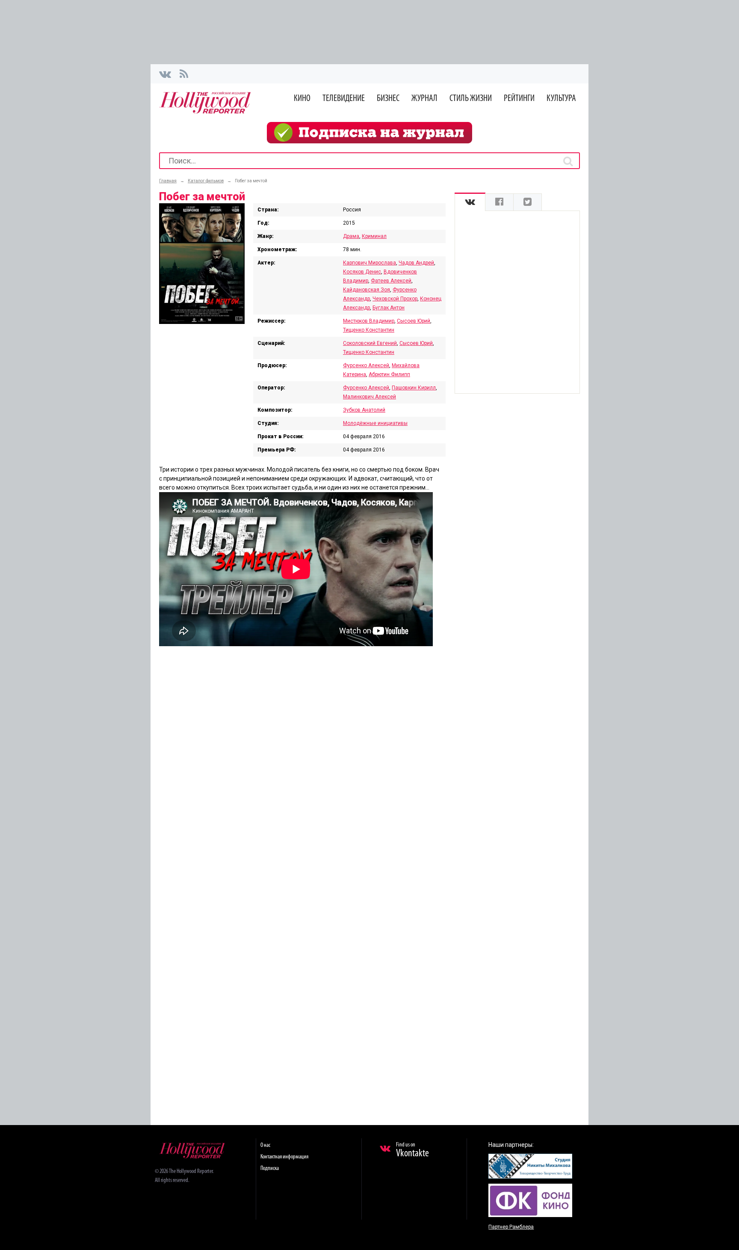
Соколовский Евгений (370, 343)
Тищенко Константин (368, 330)
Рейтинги (519, 99)
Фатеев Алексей (391, 281)
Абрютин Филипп (389, 374)
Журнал (424, 99)
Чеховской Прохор (394, 299)
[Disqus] (302, 765)
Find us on (412, 1150)
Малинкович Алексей (369, 397)
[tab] (470, 202)
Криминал (374, 236)
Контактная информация (284, 1157)
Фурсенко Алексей (366, 365)
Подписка (269, 1168)
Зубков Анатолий (364, 410)
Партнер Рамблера (511, 1227)
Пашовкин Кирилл (414, 388)
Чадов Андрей (416, 263)
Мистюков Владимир (368, 321)
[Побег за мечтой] (202, 321)
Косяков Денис (362, 272)
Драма (351, 236)
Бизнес (388, 99)
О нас (265, 1145)
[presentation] (470, 202)
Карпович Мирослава (369, 263)
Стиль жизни (470, 99)
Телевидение (343, 99)
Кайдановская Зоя (366, 290)
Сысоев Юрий (413, 321)
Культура (561, 99)
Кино (302, 99)
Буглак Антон (388, 308)
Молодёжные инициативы (375, 423)
